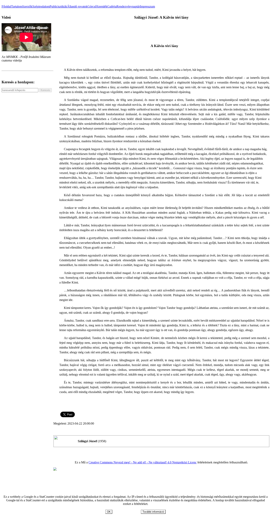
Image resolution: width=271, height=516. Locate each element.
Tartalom (16, 6)
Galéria (111, 6)
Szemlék (102, 6)
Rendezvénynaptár (128, 6)
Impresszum (147, 6)
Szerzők (27, 6)
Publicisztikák (58, 6)
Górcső (92, 6)
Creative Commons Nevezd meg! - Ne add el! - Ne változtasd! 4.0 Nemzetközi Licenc (142, 462)
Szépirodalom (41, 6)
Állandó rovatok (77, 6)
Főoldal (6, 6)
